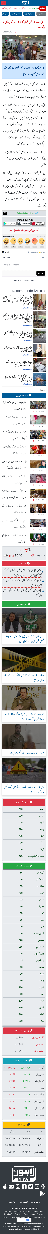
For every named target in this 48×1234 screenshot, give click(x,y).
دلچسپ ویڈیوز (16, 13)
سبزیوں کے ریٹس (22, 866)
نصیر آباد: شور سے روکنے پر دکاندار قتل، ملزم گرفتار (27, 753)
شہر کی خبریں (29, 13)
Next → (42, 390)
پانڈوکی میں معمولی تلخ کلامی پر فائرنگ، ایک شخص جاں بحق (22, 592)
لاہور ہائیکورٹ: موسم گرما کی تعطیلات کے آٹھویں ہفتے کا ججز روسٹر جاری (22, 582)
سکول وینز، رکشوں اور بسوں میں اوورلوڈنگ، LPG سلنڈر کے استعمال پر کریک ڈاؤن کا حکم (24, 716)
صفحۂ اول (41, 13)
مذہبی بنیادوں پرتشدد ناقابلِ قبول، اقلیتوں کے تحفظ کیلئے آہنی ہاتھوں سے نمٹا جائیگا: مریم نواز (22, 572)
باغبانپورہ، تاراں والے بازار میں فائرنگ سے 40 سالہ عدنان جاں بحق (24, 677)
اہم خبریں (22, 563)
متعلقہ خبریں (22, 395)
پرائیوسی (12, 1202)
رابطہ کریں (35, 1202)
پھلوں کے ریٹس (22, 802)
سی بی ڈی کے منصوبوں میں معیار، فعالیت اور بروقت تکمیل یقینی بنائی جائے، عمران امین (24, 638)
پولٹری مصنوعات (22, 1031)
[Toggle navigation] (44, 3)
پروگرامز (4, 13)
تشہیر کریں (23, 1202)
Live (3, 3)
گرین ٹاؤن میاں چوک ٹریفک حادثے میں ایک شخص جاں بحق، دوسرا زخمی (24, 789)
